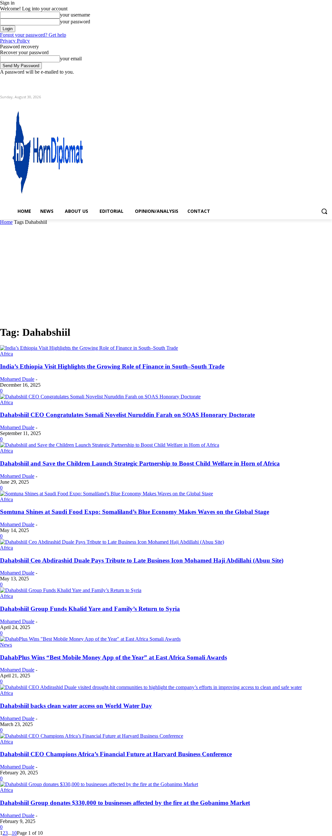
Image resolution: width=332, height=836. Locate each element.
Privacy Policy (15, 40)
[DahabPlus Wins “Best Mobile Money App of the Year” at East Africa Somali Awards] (90, 639)
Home (6, 222)
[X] (310, 79)
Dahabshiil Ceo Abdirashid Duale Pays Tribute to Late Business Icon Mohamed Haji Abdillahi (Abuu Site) (141, 560)
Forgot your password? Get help (33, 35)
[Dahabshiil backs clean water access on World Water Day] (151, 687)
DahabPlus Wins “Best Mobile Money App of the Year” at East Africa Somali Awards (113, 657)
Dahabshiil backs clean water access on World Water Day (76, 705)
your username (75, 15)
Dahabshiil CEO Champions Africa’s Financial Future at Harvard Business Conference (116, 754)
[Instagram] (301, 79)
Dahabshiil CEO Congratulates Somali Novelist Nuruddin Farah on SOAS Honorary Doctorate (127, 414)
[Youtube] (328, 79)
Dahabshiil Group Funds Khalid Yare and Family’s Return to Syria (90, 608)
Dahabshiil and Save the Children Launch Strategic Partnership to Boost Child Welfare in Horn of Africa (140, 463)
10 (14, 833)
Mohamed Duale (17, 379)
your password (75, 21)
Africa (6, 354)
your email (71, 58)
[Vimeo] (319, 79)
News (6, 645)
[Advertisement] (166, 273)
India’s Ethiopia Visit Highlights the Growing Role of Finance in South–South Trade (112, 366)
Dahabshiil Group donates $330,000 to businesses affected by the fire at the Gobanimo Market (125, 802)
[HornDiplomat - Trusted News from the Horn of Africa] (40, 149)
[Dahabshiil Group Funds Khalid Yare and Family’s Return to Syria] (70, 590)
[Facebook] (292, 79)
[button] (324, 211)
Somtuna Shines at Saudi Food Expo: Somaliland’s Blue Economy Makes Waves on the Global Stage (134, 511)
